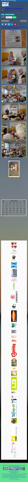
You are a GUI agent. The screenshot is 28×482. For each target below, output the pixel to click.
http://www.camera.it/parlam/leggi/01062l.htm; (14, 479)
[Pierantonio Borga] (2, 10)
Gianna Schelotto (10, 14)
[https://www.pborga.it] (5, 4)
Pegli (3, 14)
